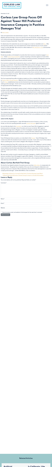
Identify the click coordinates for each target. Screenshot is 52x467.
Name (3, 199)
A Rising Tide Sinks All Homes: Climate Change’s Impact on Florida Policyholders (23, 175)
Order (6, 82)
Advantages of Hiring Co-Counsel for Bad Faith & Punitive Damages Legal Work (22, 173)
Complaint (18, 126)
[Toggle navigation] (47, 5)
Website (3, 208)
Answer (33, 138)
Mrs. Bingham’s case (38, 47)
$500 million (37, 165)
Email (2, 203)
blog (44, 44)
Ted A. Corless (5, 32)
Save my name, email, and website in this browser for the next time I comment (22, 212)
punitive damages (30, 123)
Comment (4, 183)
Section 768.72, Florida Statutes (10, 80)
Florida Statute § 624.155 (13, 56)
